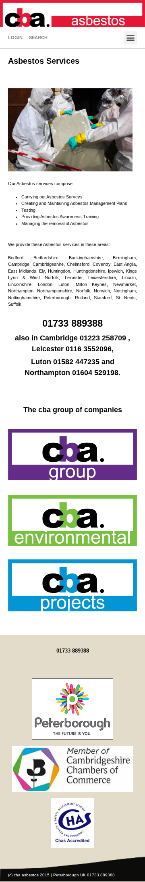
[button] (130, 37)
